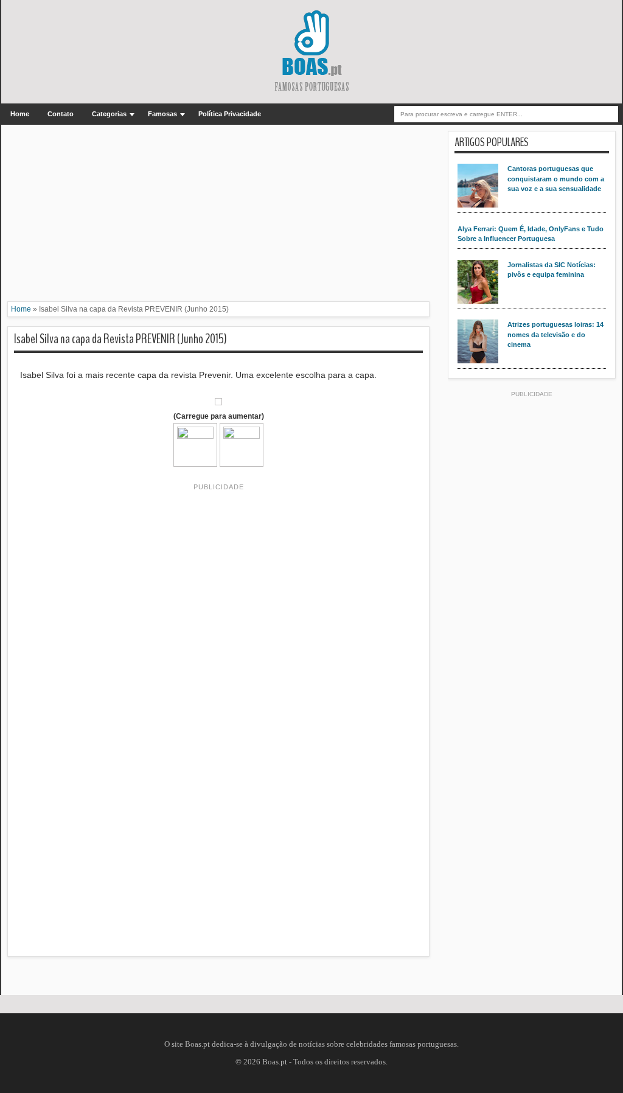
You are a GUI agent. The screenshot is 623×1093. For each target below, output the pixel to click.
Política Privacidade (229, 113)
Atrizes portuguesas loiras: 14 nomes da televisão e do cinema (555, 334)
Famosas (162, 113)
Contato (60, 113)
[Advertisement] (218, 216)
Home (19, 113)
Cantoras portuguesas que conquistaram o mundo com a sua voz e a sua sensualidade (555, 178)
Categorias (109, 113)
